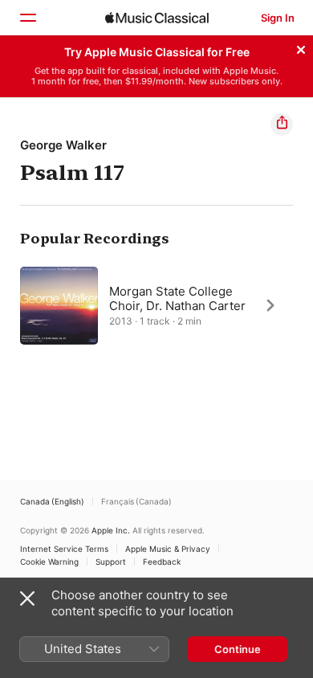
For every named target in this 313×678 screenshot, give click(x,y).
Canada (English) (52, 501)
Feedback (162, 562)
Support (111, 562)
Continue (237, 649)
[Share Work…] (281, 124)
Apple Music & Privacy (167, 549)
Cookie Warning (49, 562)
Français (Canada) (136, 501)
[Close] (301, 47)
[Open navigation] (27, 17)
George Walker (63, 145)
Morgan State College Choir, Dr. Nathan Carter (177, 297)
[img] (157, 17)
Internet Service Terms (64, 549)
